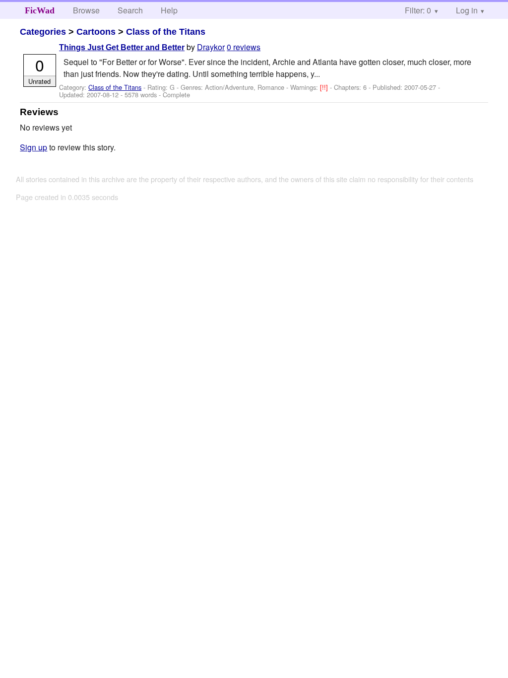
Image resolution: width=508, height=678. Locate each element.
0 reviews (243, 47)
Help (169, 10)
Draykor (211, 47)
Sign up (33, 147)
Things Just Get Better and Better (122, 47)
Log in (467, 10)
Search (130, 10)
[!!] (325, 87)
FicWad (40, 10)
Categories (43, 32)
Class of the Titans (165, 32)
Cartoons (96, 32)
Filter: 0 (418, 10)
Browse (86, 10)
